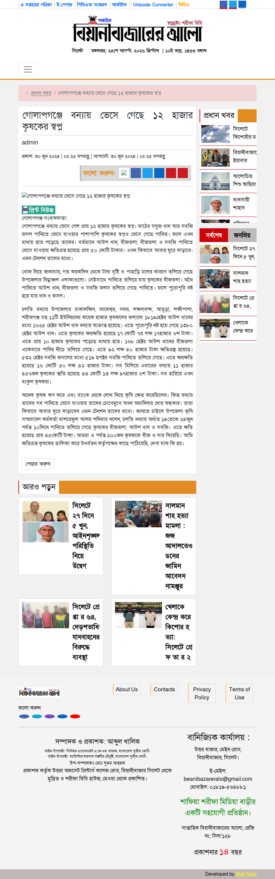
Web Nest (246, 874)
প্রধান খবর (41, 93)
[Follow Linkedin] (62, 716)
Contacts (164, 689)
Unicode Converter (152, 5)
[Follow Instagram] (37, 716)
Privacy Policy (202, 693)
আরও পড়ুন (39, 487)
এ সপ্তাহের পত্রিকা (36, 5)
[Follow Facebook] (24, 716)
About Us (127, 689)
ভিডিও (183, 5)
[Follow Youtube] (75, 716)
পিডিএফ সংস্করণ (92, 5)
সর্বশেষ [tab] (214, 235)
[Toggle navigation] (27, 69)
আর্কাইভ (119, 5)
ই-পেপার (64, 5)
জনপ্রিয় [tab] (242, 235)
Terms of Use (239, 693)
